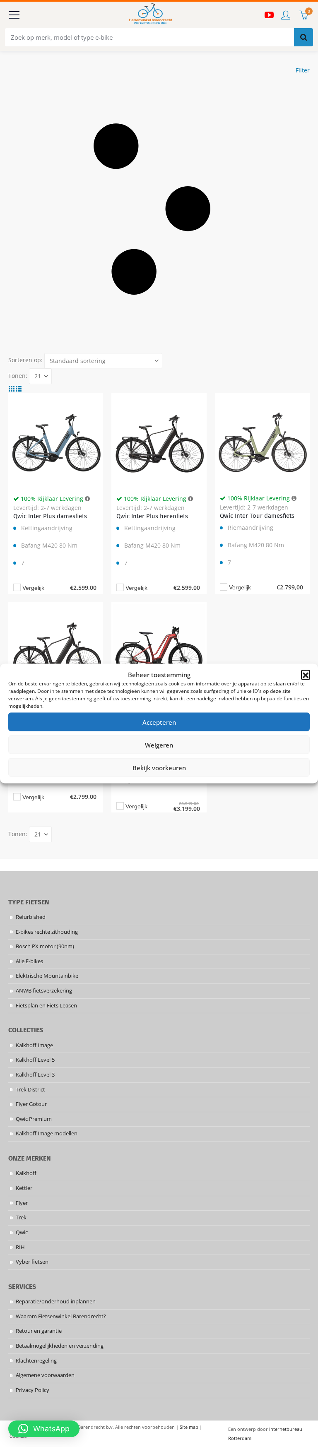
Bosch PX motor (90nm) (45, 946)
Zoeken (303, 37)
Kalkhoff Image (34, 1045)
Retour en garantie (39, 1330)
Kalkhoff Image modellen (46, 1133)
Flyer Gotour (31, 1104)
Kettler (24, 1188)
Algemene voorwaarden (45, 1375)
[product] (56, 440)
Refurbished (31, 917)
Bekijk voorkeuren (159, 767)
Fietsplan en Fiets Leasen (46, 1005)
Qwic (22, 1232)
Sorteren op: (25, 360)
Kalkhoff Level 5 (35, 1059)
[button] (305, 675)
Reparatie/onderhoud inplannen (56, 1301)
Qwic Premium (34, 1119)
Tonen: (17, 376)
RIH (20, 1247)
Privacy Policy (32, 1390)
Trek (21, 1217)
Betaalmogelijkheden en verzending (60, 1345)
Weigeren (159, 744)
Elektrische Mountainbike (47, 975)
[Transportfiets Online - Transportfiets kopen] (149, 15)
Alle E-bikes (29, 961)
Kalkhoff (26, 1173)
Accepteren (159, 722)
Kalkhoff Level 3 (35, 1074)
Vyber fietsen (32, 1261)
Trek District (30, 1089)
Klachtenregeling (36, 1360)
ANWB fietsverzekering (44, 990)
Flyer (22, 1203)
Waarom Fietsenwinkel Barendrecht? (61, 1316)
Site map (189, 1427)
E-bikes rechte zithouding (47, 931)
